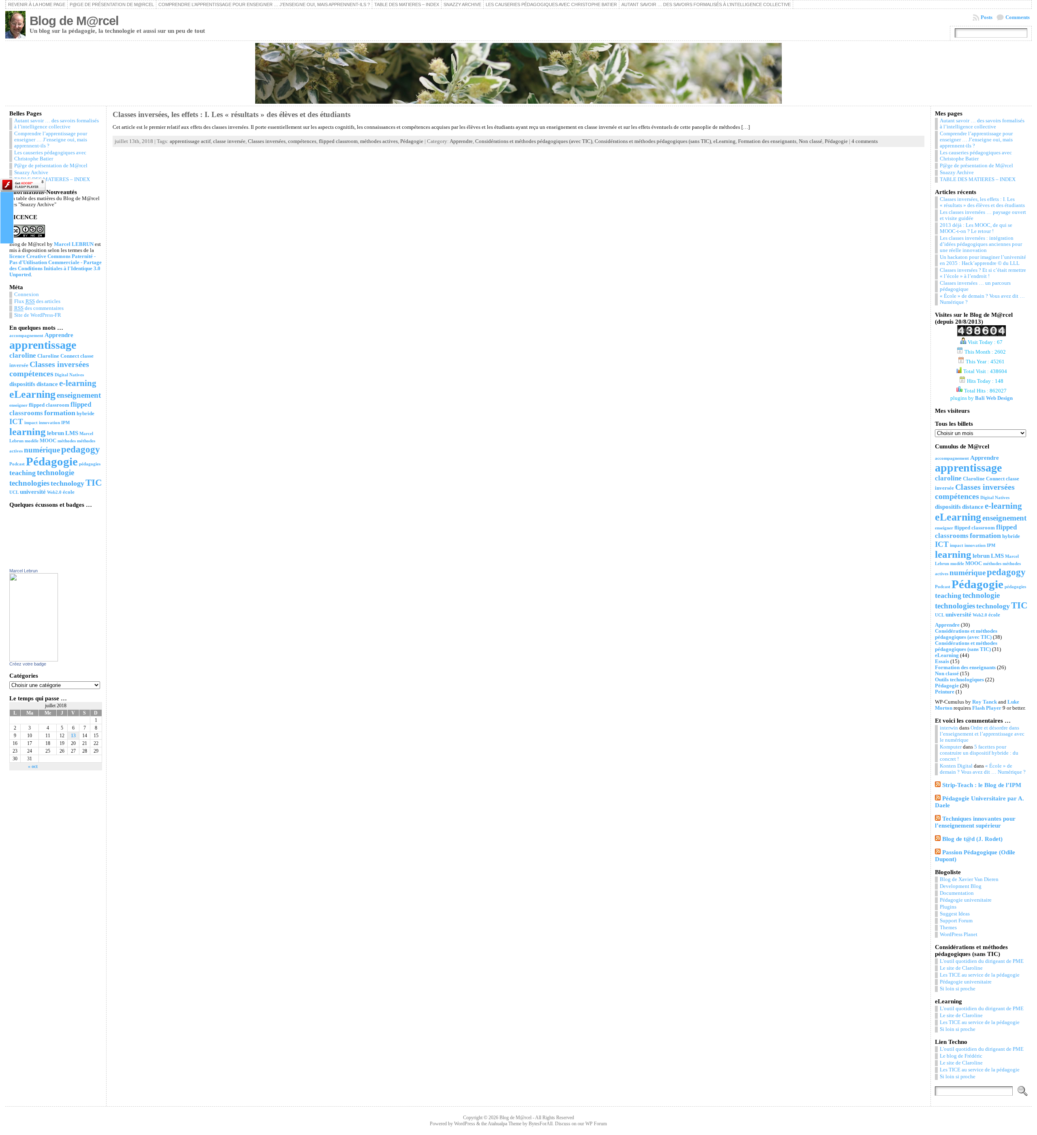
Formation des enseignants (767, 141)
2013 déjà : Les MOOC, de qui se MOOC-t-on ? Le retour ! (976, 228)
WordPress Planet (958, 934)
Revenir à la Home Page (36, 4)
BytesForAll (541, 1123)
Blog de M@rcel (74, 21)
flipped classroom (49, 405)
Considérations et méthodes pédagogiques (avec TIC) (533, 141)
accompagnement (26, 335)
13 (73, 735)
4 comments (864, 141)
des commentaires (39, 308)
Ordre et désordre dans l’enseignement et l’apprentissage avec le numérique (982, 734)
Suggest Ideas (955, 914)
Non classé (810, 141)
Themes (948, 927)
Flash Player (986, 708)
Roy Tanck (984, 702)
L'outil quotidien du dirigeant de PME (982, 961)
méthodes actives (379, 141)
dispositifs (22, 383)
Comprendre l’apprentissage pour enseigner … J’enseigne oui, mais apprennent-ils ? (264, 4)
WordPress (464, 1123)
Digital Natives (69, 375)
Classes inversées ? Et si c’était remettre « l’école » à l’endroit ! (983, 273)
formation (59, 413)
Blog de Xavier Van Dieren (969, 879)
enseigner (18, 405)
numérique (42, 450)
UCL (14, 492)
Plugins (948, 907)
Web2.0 (54, 492)
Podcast (17, 464)
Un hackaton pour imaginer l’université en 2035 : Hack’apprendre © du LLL (983, 260)
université (33, 491)
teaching (22, 473)
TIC (93, 482)
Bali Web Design (994, 398)
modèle (31, 441)
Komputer (951, 747)
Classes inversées (59, 364)
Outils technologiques (959, 680)
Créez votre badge (27, 663)
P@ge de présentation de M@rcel (112, 4)
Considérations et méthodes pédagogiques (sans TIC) (653, 141)
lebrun (55, 432)
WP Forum (596, 1123)
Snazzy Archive (462, 4)
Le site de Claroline (961, 968)
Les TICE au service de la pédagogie (980, 975)
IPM (65, 422)
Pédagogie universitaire (966, 900)
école (69, 492)
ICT (16, 421)
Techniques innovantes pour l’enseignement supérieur (975, 822)
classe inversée (229, 141)
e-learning (77, 383)
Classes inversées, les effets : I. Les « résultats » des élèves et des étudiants (231, 114)
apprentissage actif (190, 141)
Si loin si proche (957, 989)
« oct (33, 766)
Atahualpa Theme (504, 1123)
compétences (31, 373)
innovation (49, 422)
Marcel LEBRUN (74, 244)
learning (27, 431)
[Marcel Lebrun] (33, 660)
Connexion (26, 294)
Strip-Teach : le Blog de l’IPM (981, 785)
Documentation (957, 893)
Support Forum (956, 921)
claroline (22, 355)
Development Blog (961, 886)
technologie (55, 472)
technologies (29, 483)
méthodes (67, 441)
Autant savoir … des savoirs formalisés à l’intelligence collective (706, 4)
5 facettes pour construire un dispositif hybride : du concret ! (979, 753)
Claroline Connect (58, 356)
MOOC (48, 440)
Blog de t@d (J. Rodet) (972, 839)
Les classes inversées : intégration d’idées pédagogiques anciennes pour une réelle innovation (981, 244)
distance (47, 383)
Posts (986, 17)
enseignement (79, 395)
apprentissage (42, 345)
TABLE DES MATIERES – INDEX (406, 4)
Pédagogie (52, 461)
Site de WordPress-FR (37, 315)
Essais (942, 661)
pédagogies (89, 464)
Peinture (944, 692)
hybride (85, 413)
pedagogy (80, 449)
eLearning (32, 394)
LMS (71, 432)
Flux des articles (37, 301)
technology (67, 483)
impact (31, 422)
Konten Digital (956, 766)
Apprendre (59, 334)
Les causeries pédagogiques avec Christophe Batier (551, 4)
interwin (949, 728)
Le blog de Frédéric (961, 1056)
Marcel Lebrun (23, 570)
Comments (1017, 17)
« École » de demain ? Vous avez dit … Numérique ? (983, 769)
